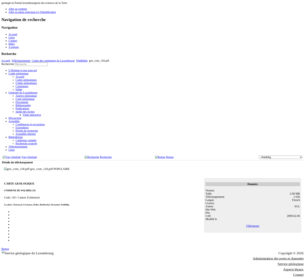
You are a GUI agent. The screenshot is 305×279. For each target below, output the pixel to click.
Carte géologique (25, 98)
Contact (12, 40)
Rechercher (7, 64)
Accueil (12, 34)
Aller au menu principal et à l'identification (32, 12)
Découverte (14, 118)
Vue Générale (29, 157)
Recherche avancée (26, 143)
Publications (22, 108)
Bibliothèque (15, 137)
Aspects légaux (293, 269)
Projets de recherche (27, 130)
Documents (22, 102)
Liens (11, 37)
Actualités (14, 121)
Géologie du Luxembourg (22, 92)
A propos (13, 47)
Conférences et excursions (30, 124)
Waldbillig (82, 60)
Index (11, 43)
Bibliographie (23, 105)
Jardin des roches (25, 111)
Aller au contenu (17, 8)
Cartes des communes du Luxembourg (53, 60)
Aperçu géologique (26, 95)
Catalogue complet (26, 140)
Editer (19, 89)
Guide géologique (18, 73)
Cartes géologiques (26, 79)
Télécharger (252, 225)
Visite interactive (32, 114)
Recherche (106, 157)
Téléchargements (20, 60)
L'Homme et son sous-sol (22, 70)
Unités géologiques (26, 83)
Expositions (22, 127)
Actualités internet (26, 133)
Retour (170, 157)
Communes (22, 86)
